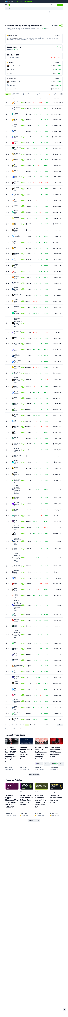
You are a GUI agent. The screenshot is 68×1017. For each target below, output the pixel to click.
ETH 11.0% (45, 12)
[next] (51, 725)
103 (47, 725)
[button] (34, 774)
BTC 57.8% (39, 12)
